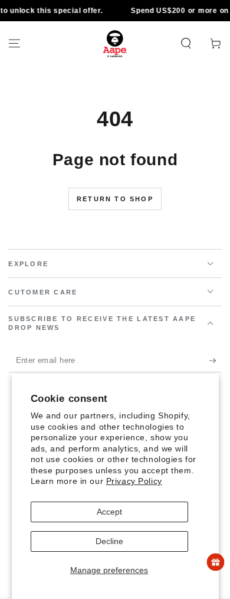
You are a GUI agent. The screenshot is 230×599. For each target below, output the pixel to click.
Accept (109, 511)
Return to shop (115, 198)
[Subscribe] (215, 361)
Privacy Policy (134, 481)
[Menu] (14, 43)
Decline (109, 541)
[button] (186, 43)
